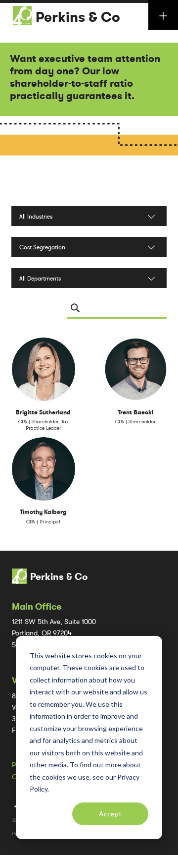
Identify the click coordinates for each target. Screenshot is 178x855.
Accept (110, 813)
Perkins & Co (78, 17)
